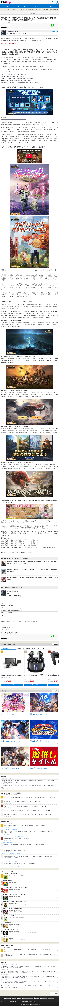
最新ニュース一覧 (25, 9)
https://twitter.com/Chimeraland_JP (16, 76)
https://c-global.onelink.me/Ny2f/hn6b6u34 (22, 78)
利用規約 (14, 998)
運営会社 (19, 998)
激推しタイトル (32, 13)
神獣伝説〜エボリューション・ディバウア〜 (10, 629)
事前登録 (25, 13)
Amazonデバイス (30, 648)
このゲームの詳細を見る (14, 595)
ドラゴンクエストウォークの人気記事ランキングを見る (12, 836)
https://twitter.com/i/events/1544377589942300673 (13, 119)
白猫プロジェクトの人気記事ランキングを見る (11, 853)
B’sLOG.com (51, 998)
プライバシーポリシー (27, 998)
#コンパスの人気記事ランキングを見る (9, 829)
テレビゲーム (40, 648)
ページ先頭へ (55, 993)
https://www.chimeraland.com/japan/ (17, 74)
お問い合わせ (7, 998)
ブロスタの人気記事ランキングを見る (9, 842)
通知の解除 (36, 998)
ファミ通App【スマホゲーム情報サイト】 (10, 9)
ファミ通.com (43, 998)
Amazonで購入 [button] (12, 684)
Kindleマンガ (20, 648)
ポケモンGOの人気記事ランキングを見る (10, 861)
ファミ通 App (6, 2)
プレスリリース (33, 9)
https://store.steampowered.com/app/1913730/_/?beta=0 (24, 82)
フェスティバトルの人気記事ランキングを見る (11, 866)
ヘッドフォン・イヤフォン (8, 648)
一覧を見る (55, 644)
